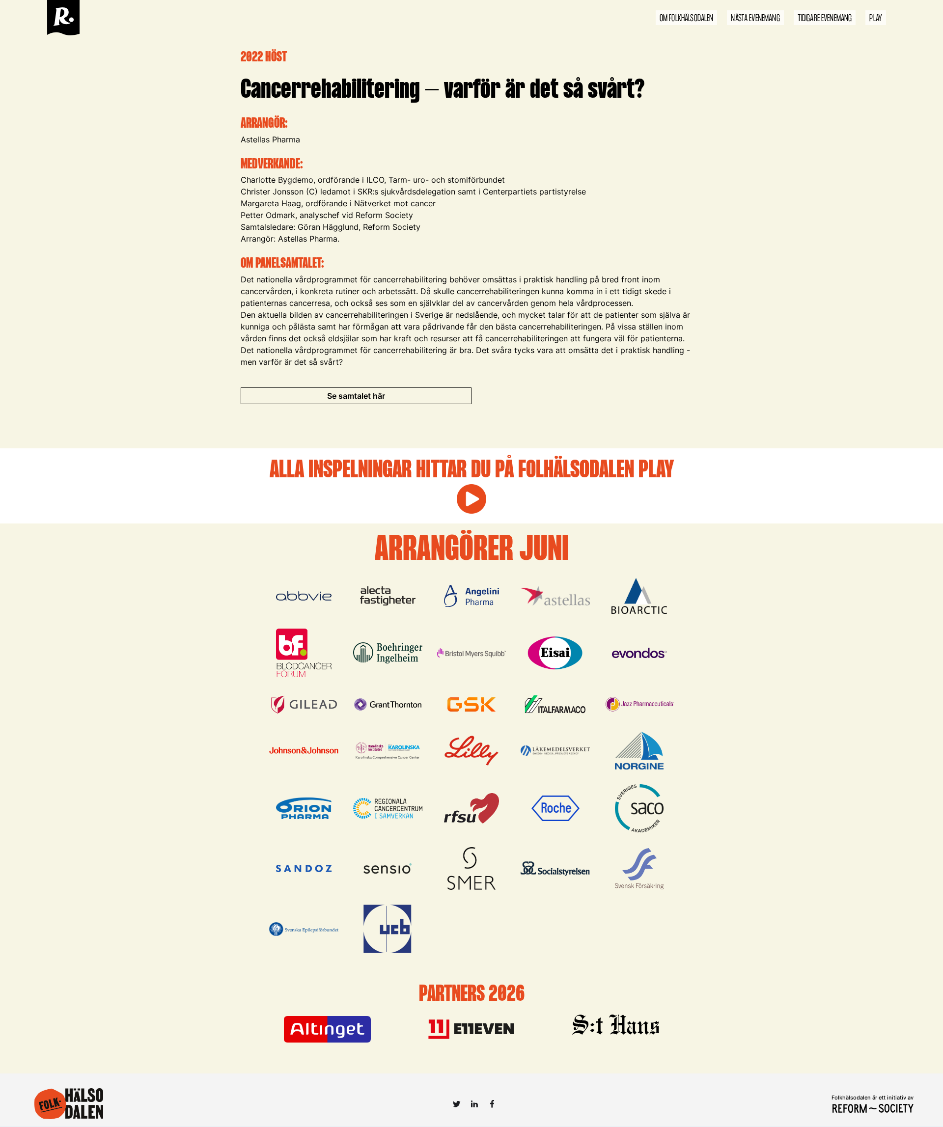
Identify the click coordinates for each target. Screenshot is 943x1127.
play (875, 18)
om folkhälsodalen (687, 18)
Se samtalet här (356, 396)
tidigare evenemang (825, 18)
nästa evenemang (755, 18)
